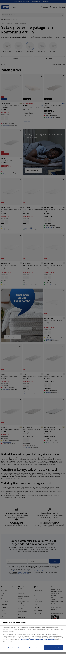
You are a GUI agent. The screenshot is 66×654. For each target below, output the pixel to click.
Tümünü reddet (34, 648)
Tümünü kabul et (54, 648)
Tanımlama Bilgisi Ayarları (12, 648)
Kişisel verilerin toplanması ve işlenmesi (32, 639)
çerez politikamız (50, 639)
